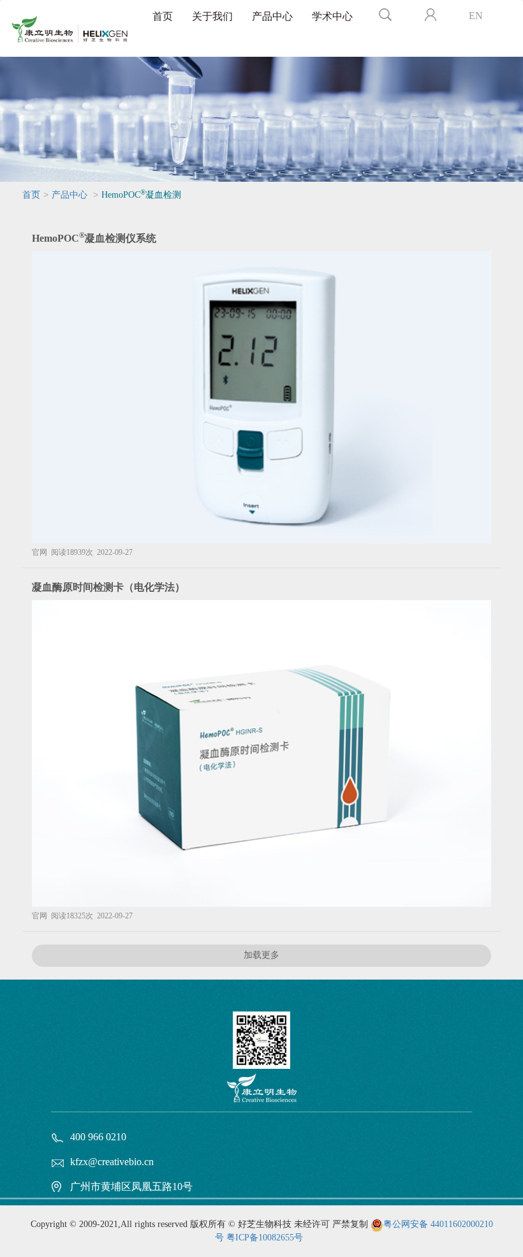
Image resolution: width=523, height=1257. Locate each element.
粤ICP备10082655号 (264, 1237)
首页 (162, 16)
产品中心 (272, 16)
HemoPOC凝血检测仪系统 (94, 238)
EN (476, 15)
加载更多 (261, 955)
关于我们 (212, 16)
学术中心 (332, 16)
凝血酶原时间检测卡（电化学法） (108, 587)
